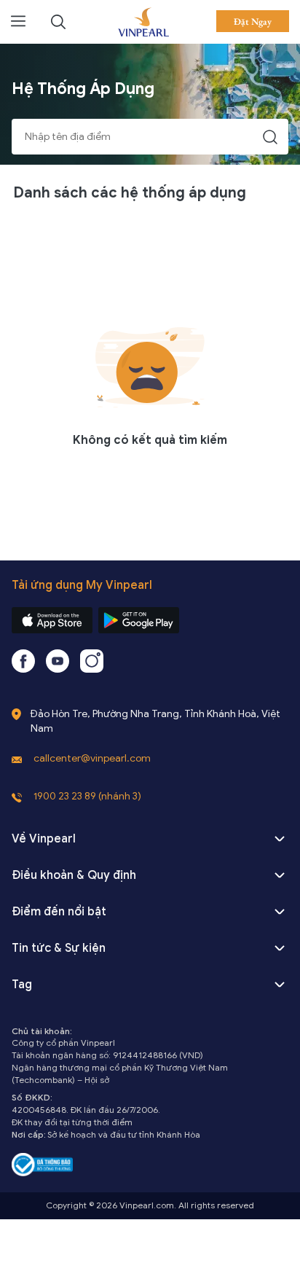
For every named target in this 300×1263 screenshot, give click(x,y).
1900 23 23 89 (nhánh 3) (87, 796)
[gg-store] (138, 620)
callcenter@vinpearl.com (92, 758)
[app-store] (52, 620)
